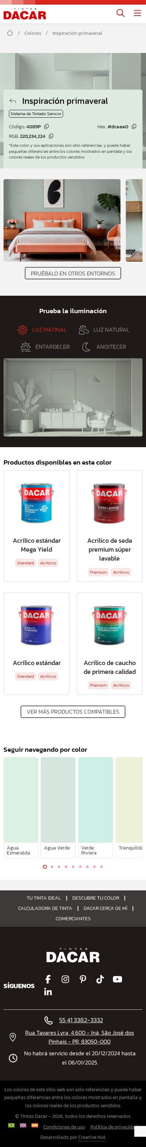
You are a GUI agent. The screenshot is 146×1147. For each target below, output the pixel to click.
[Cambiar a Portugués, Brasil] (11, 1125)
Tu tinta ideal (44, 898)
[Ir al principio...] (25, 14)
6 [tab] (80, 868)
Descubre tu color (95, 898)
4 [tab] (66, 868)
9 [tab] (101, 868)
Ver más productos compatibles (73, 711)
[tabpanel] (21, 807)
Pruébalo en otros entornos (73, 273)
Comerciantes (73, 918)
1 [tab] (44, 868)
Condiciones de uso (64, 1127)
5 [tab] (73, 868)
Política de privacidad (114, 1127)
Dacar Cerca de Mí (105, 908)
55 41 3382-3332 (81, 1020)
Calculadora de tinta (45, 908)
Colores (32, 33)
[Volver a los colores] (15, 101)
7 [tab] (87, 868)
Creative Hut (91, 1137)
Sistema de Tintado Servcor (36, 114)
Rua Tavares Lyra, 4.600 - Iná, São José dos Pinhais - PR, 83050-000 (79, 1037)
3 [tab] (59, 868)
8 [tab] (94, 868)
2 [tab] (52, 868)
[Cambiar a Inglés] (23, 1125)
